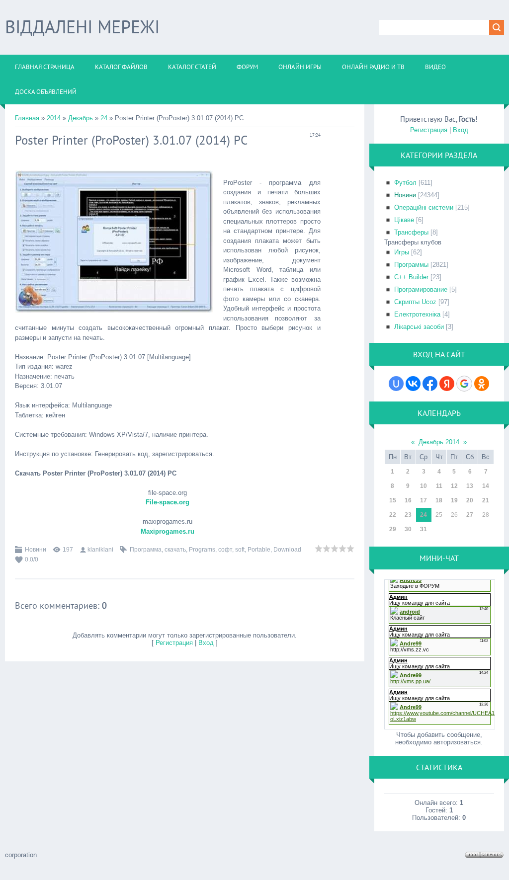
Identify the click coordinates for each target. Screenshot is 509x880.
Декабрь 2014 (439, 442)
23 (408, 514)
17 (423, 500)
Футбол (405, 182)
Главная (27, 118)
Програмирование (420, 289)
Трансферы (411, 232)
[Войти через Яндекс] (446, 383)
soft (240, 549)
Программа (146, 549)
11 (439, 485)
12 (454, 485)
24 (103, 118)
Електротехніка (417, 314)
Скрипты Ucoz (415, 302)
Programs (202, 549)
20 (469, 500)
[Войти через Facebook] (430, 383)
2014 (54, 118)
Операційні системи (423, 207)
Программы (411, 264)
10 (423, 485)
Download (287, 549)
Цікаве (404, 220)
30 (408, 529)
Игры (401, 252)
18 (438, 500)
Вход (206, 642)
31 (423, 529)
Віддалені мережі (82, 26)
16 (408, 500)
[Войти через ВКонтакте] (413, 383)
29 (392, 529)
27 (469, 514)
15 (392, 500)
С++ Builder (411, 277)
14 (485, 485)
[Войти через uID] (396, 383)
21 (485, 500)
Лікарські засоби (419, 326)
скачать (175, 549)
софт (225, 549)
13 (469, 485)
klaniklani (100, 549)
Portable (259, 549)
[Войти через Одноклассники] (481, 383)
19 (454, 500)
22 (392, 514)
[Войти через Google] (464, 384)
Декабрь (80, 118)
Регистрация (174, 642)
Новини (35, 549)
